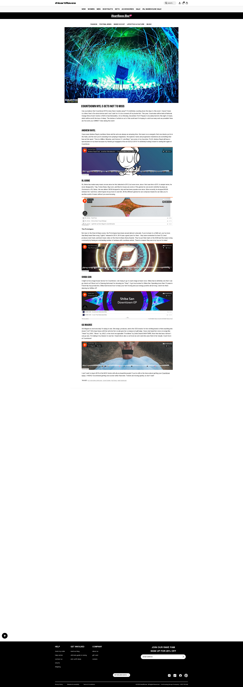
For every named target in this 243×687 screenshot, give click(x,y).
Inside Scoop (119, 24)
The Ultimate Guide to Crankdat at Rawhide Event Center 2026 (91, 559)
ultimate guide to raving (79, 655)
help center (59, 655)
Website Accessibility (73, 684)
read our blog (75, 651)
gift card (95, 655)
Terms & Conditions (89, 684)
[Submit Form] (183, 656)
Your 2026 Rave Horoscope (83, 619)
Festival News (105, 24)
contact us (58, 659)
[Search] (166, 3)
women (91, 9)
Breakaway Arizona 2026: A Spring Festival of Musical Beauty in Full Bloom (93, 497)
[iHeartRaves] (65, 3)
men (99, 9)
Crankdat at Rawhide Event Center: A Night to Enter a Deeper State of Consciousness (146, 497)
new (84, 9)
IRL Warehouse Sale (151, 9)
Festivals (114, 380)
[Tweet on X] (92, 384)
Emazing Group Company (171, 684)
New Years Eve (122, 380)
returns (57, 663)
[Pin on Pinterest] (95, 384)
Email (97, 412)
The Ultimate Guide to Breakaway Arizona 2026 (146, 557)
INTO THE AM (184, 684)
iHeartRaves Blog (120, 16)
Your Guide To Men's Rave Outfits (139, 619)
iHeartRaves (143, 684)
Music (149, 24)
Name (97, 403)
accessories (128, 9)
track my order (60, 651)
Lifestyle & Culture (135, 24)
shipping (58, 667)
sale (138, 9)
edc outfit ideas (76, 659)
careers (94, 659)
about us (95, 651)
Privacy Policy (59, 684)
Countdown (106, 380)
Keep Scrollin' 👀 (121, 451)
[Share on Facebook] (88, 384)
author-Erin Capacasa (95, 380)
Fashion (93, 24)
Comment (99, 421)
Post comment (121, 438)
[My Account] (179, 3)
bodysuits (108, 9)
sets (117, 9)
